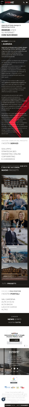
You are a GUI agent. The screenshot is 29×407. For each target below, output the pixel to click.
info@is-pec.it (16, 365)
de (17, 371)
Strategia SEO (8, 151)
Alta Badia (7, 304)
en (14, 371)
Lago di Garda (9, 307)
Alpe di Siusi (7, 302)
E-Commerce (8, 159)
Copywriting (8, 156)
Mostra (14, 322)
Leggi (14, 340)
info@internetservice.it (16, 363)
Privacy (22, 400)
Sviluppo (6, 149)
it (11, 371)
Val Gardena (8, 299)
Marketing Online (11, 154)
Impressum (14, 402)
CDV (18, 400)
